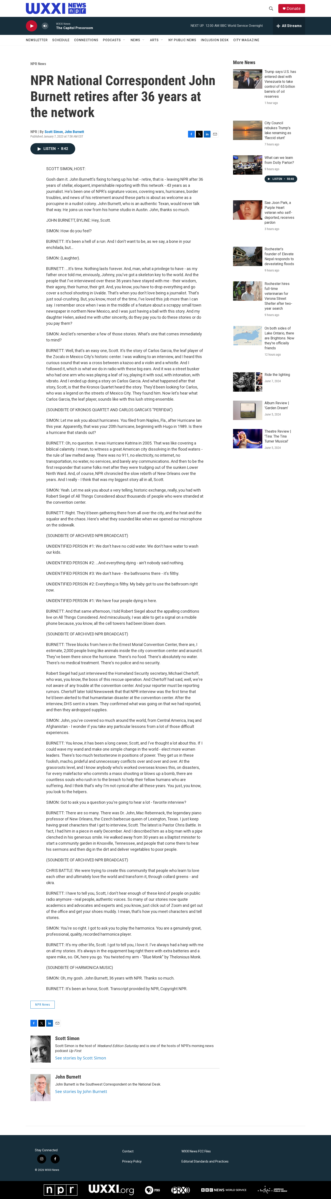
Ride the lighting (277, 375)
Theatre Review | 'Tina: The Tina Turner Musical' (278, 436)
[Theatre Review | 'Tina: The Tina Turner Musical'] (247, 438)
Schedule (61, 40)
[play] (31, 26)
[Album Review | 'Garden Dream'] (247, 410)
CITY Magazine (246, 40)
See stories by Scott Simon (80, 1058)
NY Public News (182, 40)
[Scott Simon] (40, 1049)
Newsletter (37, 40)
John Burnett (74, 131)
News (135, 40)
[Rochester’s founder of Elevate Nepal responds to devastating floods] (247, 256)
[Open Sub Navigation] (124, 40)
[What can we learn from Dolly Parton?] (247, 165)
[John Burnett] (40, 1087)
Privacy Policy (132, 1161)
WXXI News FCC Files (196, 1151)
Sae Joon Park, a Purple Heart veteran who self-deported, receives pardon (279, 213)
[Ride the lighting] (247, 382)
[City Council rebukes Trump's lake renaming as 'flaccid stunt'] (247, 130)
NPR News (38, 63)
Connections (86, 40)
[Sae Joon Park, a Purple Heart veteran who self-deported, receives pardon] (247, 210)
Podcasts (112, 40)
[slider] (52, 25)
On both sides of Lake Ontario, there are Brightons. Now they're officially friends (279, 338)
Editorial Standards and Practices (205, 1161)
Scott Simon (54, 131)
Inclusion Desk (215, 40)
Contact (128, 1151)
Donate (294, 8)
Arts (154, 40)
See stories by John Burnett (81, 1091)
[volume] (45, 26)
